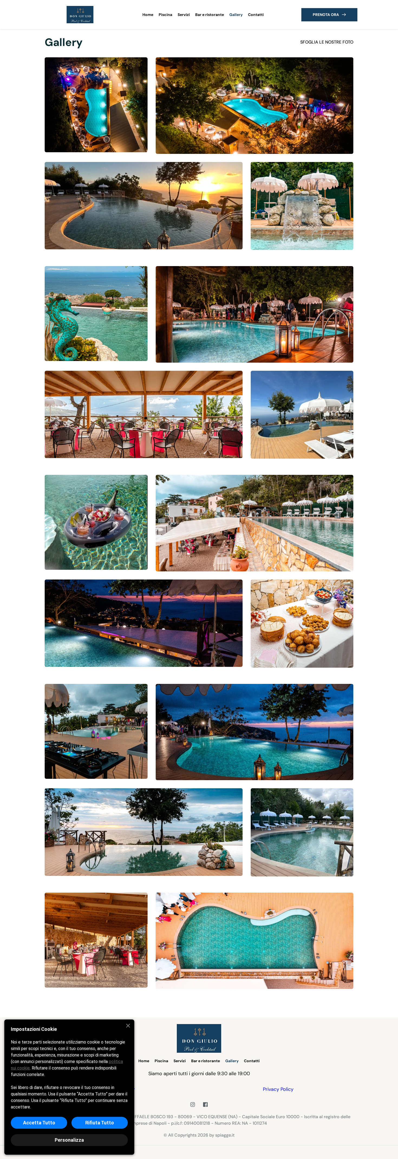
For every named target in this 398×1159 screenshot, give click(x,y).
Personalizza (69, 1140)
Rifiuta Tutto (99, 1122)
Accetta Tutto (39, 1122)
